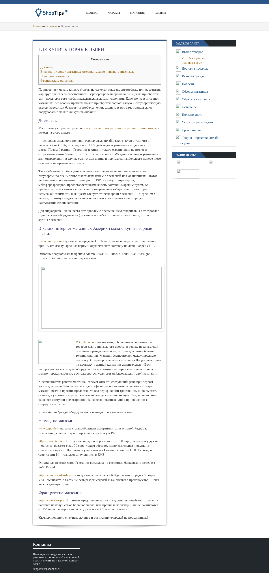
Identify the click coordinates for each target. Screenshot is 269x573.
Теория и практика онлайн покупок (199, 140)
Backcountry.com (50, 241)
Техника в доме (193, 62)
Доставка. (47, 67)
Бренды (160, 12)
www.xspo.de (47, 428)
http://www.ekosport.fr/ (53, 500)
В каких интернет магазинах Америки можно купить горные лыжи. (88, 71)
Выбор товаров (192, 51)
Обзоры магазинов (195, 91)
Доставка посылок (195, 68)
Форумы (114, 12)
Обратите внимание (196, 99)
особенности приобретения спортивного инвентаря (119, 128)
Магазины (137, 12)
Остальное (51, 26)
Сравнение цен (192, 130)
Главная (92, 12)
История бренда (193, 76)
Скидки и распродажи (197, 122)
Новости (188, 83)
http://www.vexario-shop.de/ (57, 475)
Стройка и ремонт (194, 58)
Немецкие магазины (54, 76)
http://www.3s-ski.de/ (52, 441)
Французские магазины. (57, 80)
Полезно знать (192, 114)
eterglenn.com (87, 342)
